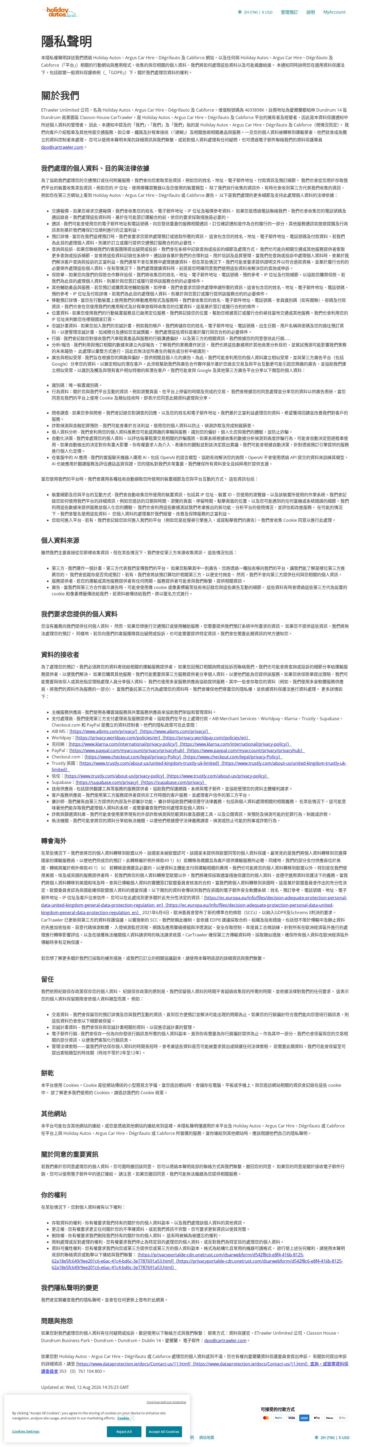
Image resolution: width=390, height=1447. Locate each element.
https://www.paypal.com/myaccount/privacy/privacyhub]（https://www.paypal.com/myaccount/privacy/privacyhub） (188, 750)
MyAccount (334, 12)
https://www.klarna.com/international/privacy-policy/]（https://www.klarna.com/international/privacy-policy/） (181, 744)
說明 (310, 12)
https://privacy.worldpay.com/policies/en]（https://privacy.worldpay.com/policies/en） (163, 738)
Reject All (124, 1431)
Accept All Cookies (164, 1431)
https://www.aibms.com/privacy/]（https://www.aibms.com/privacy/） (141, 731)
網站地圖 (206, 1437)
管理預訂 (289, 12)
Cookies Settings (25, 1431)
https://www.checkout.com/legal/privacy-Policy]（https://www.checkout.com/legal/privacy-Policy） (184, 757)
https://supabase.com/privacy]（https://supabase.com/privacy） (142, 782)
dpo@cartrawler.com (62, 147)
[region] (97, 1419)
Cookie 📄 (126, 1418)
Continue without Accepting (166, 1402)
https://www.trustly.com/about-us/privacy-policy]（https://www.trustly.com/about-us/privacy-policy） (167, 776)
